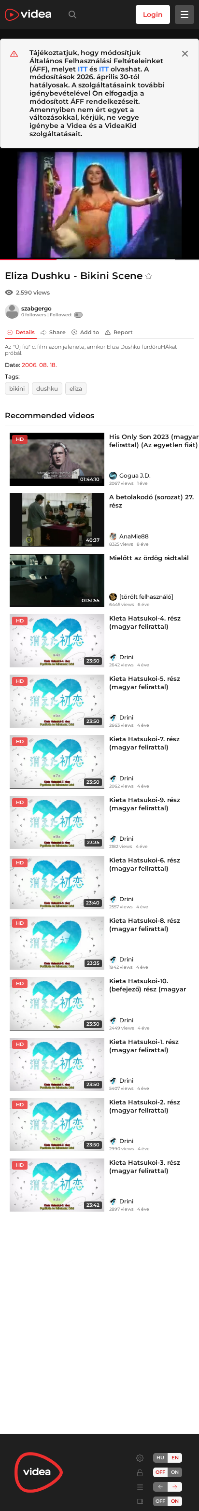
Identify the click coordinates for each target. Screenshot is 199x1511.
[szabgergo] (12, 311)
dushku (47, 388)
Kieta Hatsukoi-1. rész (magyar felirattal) (144, 1046)
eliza (76, 388)
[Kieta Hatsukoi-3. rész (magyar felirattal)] (57, 1185)
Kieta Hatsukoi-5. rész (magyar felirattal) (144, 683)
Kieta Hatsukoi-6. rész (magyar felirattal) (144, 864)
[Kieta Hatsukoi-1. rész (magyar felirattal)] (57, 1064)
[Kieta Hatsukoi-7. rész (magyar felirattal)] (57, 761)
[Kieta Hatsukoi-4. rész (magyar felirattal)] (57, 640)
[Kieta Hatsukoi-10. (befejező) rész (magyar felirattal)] (57, 1003)
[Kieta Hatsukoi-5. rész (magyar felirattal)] (57, 701)
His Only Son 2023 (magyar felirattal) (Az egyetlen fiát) (154, 441)
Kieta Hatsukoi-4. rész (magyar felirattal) (145, 622)
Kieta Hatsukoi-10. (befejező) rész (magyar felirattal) (147, 989)
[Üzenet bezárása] (185, 53)
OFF (160, 1501)
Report (123, 332)
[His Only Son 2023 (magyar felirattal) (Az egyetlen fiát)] (57, 459)
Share (57, 332)
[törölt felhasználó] (146, 596)
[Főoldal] (28, 15)
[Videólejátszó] (99, 204)
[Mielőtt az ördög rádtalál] (57, 580)
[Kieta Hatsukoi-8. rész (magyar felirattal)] (57, 943)
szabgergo (36, 308)
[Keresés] (70, 14)
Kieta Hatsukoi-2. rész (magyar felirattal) (144, 1106)
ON (175, 1472)
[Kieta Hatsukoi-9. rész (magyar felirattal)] (57, 822)
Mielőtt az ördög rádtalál (149, 558)
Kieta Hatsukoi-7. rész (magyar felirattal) (144, 743)
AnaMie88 (134, 536)
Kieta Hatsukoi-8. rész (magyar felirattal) (144, 924)
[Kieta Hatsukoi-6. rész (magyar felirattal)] (57, 882)
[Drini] (113, 657)
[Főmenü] (184, 14)
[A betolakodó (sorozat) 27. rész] (57, 519)
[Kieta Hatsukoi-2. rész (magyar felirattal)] (57, 1124)
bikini (17, 388)
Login (153, 14)
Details (25, 332)
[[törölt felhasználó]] (113, 597)
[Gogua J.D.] (113, 476)
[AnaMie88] (113, 536)
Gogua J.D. (135, 475)
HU (160, 1458)
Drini (126, 657)
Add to (89, 332)
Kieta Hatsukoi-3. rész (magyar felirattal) (144, 1166)
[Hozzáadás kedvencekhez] (148, 276)
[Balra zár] (160, 1487)
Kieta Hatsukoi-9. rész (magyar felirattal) (144, 804)
